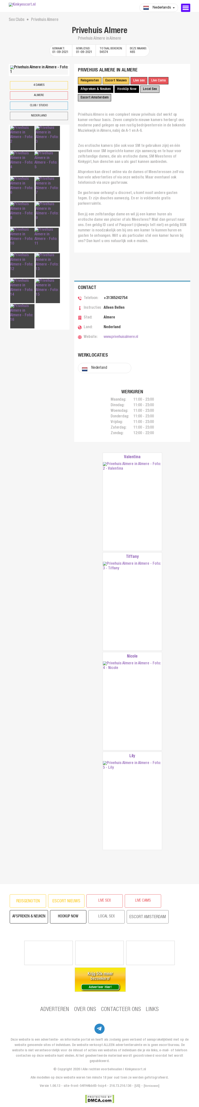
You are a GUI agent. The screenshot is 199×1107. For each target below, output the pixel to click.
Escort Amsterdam (94, 97)
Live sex (139, 80)
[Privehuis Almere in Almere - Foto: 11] (46, 237)
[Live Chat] (150, 953)
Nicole (132, 657)
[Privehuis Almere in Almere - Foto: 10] (22, 237)
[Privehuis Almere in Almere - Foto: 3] (48, 135)
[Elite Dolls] (99, 953)
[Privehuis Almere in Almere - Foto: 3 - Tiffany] (132, 606)
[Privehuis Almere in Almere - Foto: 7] (48, 186)
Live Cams (158, 80)
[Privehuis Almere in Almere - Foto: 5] (46, 160)
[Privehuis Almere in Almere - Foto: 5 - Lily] (132, 805)
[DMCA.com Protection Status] (99, 1099)
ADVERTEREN (54, 1010)
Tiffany (132, 557)
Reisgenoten (90, 80)
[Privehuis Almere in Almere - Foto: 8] (22, 211)
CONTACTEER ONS (121, 1010)
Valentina (132, 457)
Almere (39, 95)
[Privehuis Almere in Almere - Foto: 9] (48, 211)
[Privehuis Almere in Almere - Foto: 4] (22, 160)
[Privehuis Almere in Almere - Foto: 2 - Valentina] (132, 506)
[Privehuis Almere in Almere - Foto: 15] (48, 288)
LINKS (152, 1010)
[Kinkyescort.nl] (39, 5)
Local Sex (150, 89)
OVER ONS (85, 1010)
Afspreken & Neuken (96, 89)
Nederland (39, 115)
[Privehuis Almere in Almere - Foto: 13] (48, 262)
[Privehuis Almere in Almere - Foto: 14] (22, 288)
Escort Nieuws (116, 80)
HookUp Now (126, 89)
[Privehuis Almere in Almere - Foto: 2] (22, 135)
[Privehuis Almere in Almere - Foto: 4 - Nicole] (132, 705)
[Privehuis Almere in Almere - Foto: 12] (22, 262)
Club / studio (39, 105)
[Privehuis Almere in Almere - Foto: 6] (22, 186)
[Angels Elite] (48, 953)
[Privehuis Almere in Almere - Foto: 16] (22, 313)
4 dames (39, 85)
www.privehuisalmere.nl (121, 337)
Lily (132, 756)
